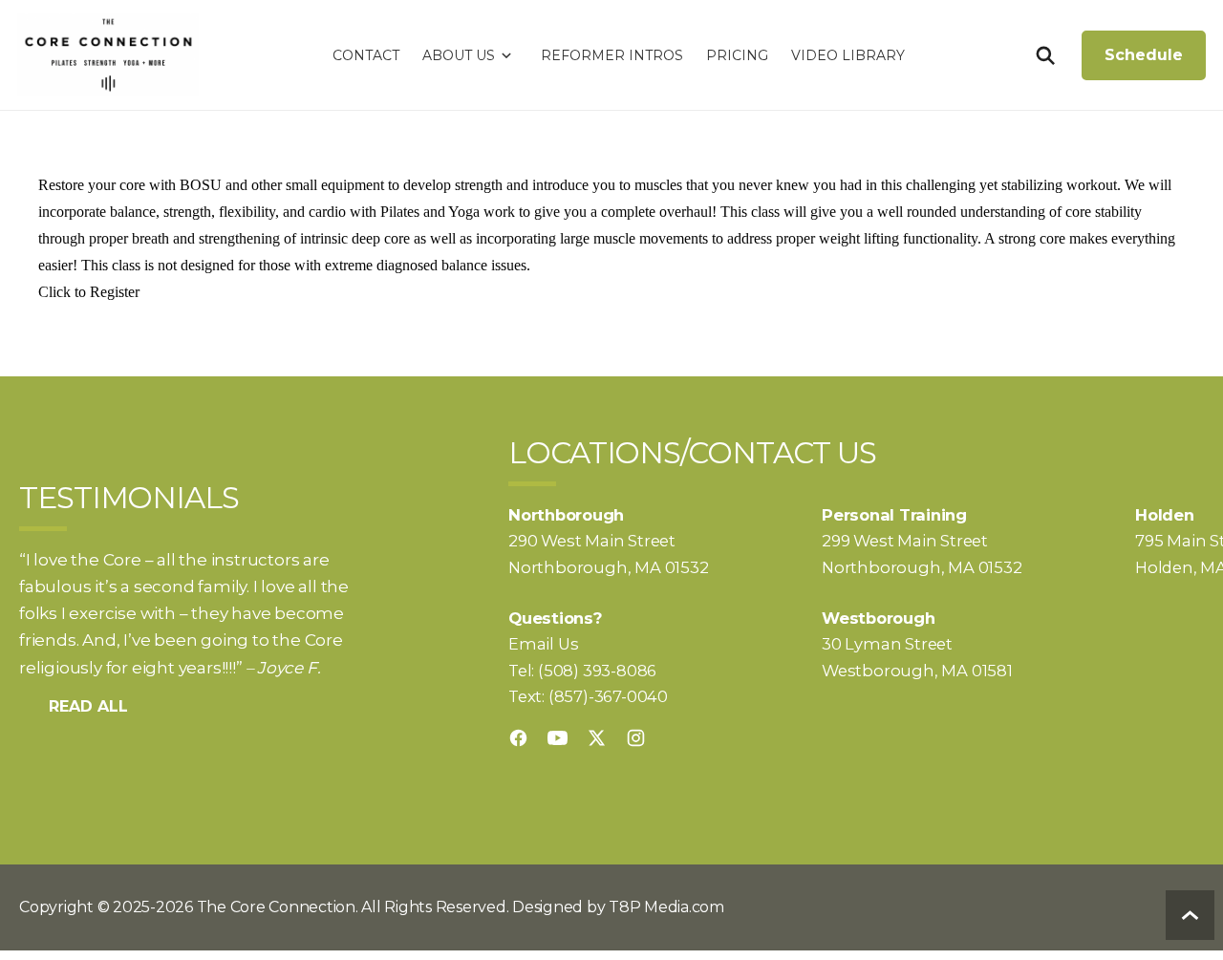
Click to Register (88, 292)
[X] (597, 738)
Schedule (1144, 55)
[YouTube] (557, 738)
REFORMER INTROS (612, 55)
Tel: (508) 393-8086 (582, 670)
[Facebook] (518, 738)
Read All (88, 706)
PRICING (737, 55)
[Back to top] (1190, 915)
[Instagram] (636, 738)
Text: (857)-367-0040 (588, 696)
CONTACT (366, 55)
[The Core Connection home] (108, 54)
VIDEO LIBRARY (848, 55)
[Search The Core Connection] (1044, 55)
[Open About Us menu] (506, 55)
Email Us (543, 643)
